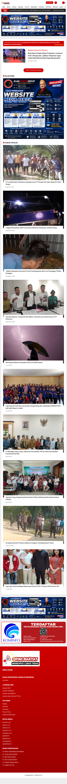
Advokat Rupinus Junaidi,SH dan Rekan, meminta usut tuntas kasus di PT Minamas (31, 318)
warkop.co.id (6, 727)
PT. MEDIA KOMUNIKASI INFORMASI (13, 751)
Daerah (14, 7)
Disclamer (5, 709)
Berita (8, 7)
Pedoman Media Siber (9, 714)
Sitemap (49, 2)
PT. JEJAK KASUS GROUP (10, 754)
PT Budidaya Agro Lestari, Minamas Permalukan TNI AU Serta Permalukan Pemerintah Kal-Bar (32, 453)
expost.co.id (6, 725)
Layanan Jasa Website (9, 693)
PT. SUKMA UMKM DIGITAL (10, 762)
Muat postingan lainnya (33, 70)
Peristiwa (48, 7)
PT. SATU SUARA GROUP (10, 760)
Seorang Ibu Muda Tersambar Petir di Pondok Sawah (24, 362)
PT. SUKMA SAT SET (8, 765)
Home (3, 7)
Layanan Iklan (6, 688)
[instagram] (12, 673)
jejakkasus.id (6, 738)
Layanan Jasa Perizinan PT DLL (12, 696)
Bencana (55, 7)
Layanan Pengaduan (8, 691)
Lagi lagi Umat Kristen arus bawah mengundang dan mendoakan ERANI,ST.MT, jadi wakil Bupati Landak (33, 407)
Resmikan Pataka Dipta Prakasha (38, 50)
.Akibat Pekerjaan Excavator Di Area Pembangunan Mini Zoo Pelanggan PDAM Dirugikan (33, 272)
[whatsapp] (7, 673)
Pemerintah (34, 7)
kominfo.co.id (7, 722)
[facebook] (3, 673)
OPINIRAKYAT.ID (38, 775)
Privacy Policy (7, 712)
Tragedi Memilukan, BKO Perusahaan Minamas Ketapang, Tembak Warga (31, 228)
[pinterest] (10, 673)
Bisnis (61, 7)
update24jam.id (7, 744)
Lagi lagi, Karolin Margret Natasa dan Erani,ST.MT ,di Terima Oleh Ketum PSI (32, 586)
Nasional (20, 7)
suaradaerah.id (7, 741)
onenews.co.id (7, 730)
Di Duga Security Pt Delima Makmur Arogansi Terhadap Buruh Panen (30, 543)
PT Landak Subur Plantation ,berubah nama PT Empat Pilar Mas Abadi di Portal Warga (33, 183)
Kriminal (41, 7)
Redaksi (5, 704)
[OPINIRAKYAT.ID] (5, 4)
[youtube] (14, 673)
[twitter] (5, 673)
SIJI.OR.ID (5, 680)
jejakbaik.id (6, 736)
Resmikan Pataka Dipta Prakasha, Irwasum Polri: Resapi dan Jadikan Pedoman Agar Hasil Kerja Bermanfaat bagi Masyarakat (45, 55)
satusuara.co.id (7, 733)
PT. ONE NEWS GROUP (9, 757)
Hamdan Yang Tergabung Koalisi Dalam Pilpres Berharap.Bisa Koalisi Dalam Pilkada (32, 498)
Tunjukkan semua (58, 44)
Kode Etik (5, 706)
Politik (27, 7)
